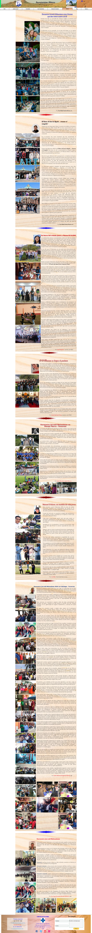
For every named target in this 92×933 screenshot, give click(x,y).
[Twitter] (41, 931)
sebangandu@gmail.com (18, 928)
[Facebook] (37, 931)
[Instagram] (49, 931)
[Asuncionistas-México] (45, 931)
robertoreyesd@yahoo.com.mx (18, 923)
